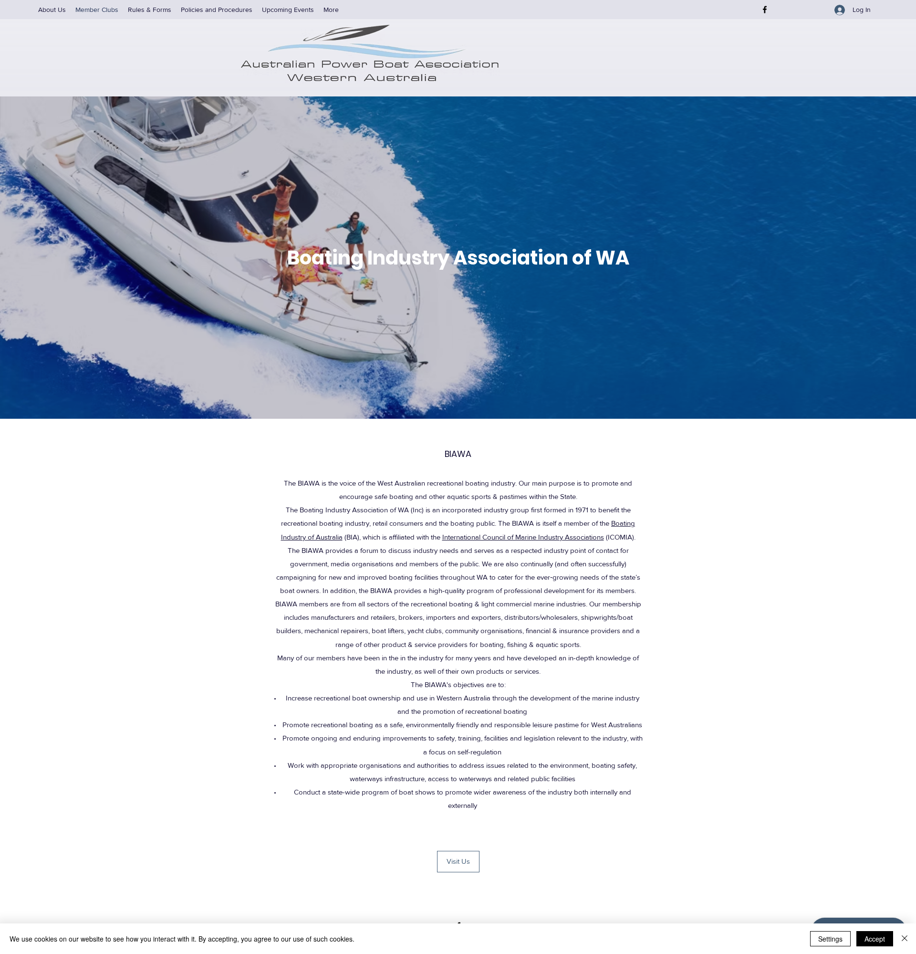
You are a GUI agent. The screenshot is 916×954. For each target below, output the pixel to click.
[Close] (904, 938)
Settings (830, 938)
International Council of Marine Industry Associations (523, 537)
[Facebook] (765, 9)
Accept (874, 938)
